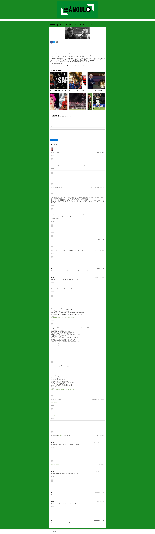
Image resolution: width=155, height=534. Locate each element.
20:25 (103, 520)
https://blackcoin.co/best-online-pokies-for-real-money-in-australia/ (60, 354)
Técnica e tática (96, 20)
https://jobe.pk (97, 412)
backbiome (97, 483)
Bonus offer (55, 240)
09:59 (103, 471)
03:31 (103, 277)
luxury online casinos (96, 365)
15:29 (103, 327)
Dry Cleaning (97, 260)
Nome (51, 126)
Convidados (91, 20)
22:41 (103, 365)
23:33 (103, 197)
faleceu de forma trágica (69, 45)
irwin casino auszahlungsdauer (95, 299)
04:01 (103, 412)
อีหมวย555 (97, 471)
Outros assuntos (65, 20)
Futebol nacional (52, 20)
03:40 (103, 399)
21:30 (103, 162)
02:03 (103, 501)
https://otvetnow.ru (60, 435)
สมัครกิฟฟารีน (97, 277)
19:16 (103, 268)
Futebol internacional (59, 20)
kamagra (98, 268)
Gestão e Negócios (86, 20)
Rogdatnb (98, 239)
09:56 (103, 464)
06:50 (103, 260)
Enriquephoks (97, 435)
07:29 (103, 442)
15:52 (103, 286)
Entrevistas (101, 20)
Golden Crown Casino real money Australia (93, 327)
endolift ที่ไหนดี (97, 492)
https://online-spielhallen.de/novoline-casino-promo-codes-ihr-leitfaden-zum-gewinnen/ (63, 317)
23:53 (103, 250)
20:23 (103, 435)
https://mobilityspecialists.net (55, 464)
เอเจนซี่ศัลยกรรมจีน (96, 520)
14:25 (103, 212)
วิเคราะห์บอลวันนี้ (96, 442)
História (76, 20)
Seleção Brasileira (71, 20)
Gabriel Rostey (97, 162)
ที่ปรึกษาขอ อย (97, 501)
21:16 (103, 510)
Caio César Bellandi (96, 212)
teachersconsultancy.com (95, 399)
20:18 (103, 187)
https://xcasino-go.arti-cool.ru (95, 510)
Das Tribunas (80, 20)
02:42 (103, 492)
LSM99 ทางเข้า (97, 423)
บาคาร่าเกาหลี (97, 286)
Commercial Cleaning (96, 250)
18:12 (103, 152)
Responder (52, 155)
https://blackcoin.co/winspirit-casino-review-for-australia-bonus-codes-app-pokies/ (62, 389)
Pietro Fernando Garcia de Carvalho (94, 197)
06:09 (103, 239)
